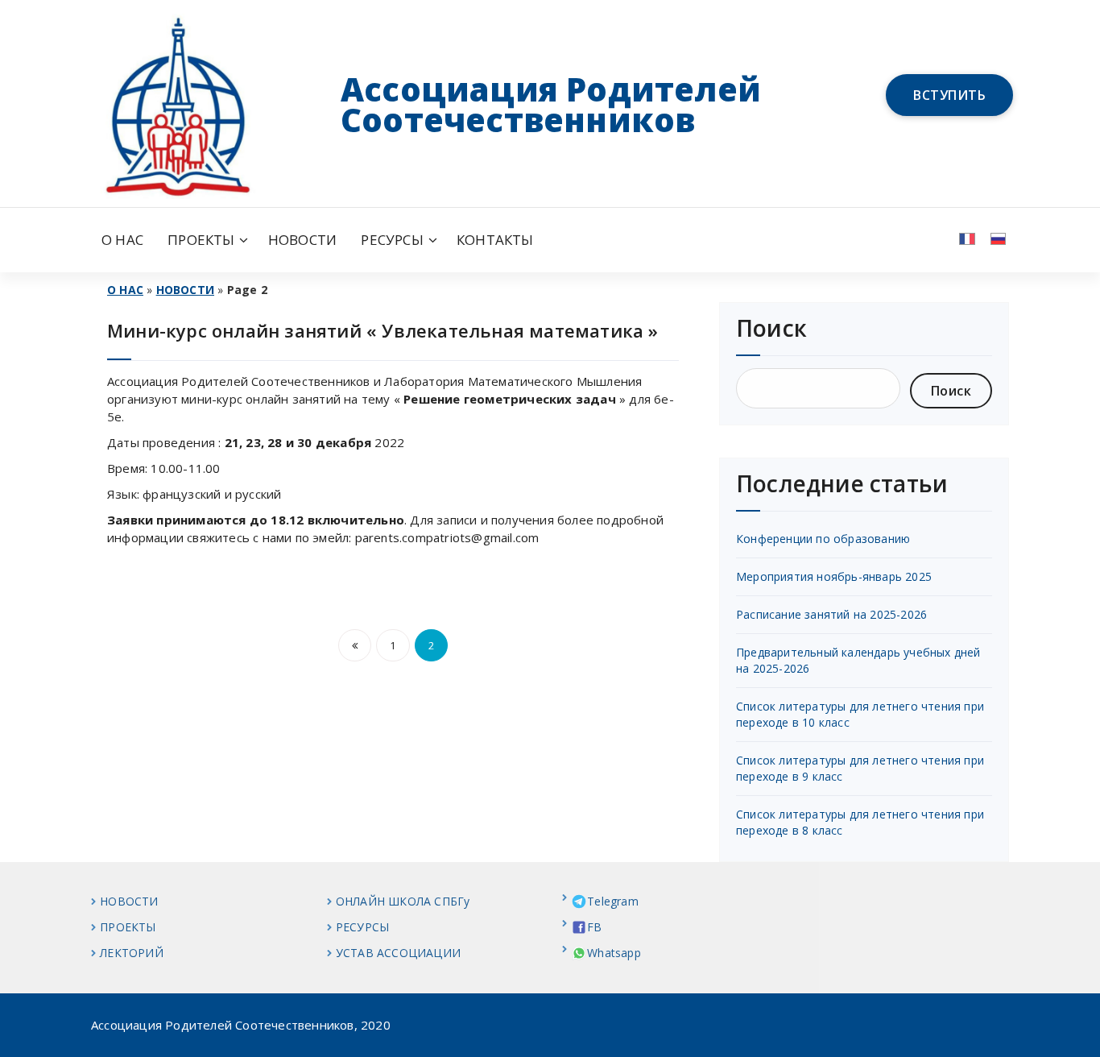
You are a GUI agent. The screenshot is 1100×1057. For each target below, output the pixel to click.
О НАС (122, 239)
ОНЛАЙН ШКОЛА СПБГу (403, 901)
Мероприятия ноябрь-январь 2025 (834, 576)
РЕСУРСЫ (392, 239)
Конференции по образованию (823, 538)
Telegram (613, 901)
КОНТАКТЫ (495, 239)
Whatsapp (614, 952)
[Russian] (994, 238)
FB (594, 927)
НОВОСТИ (302, 239)
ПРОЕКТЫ (200, 239)
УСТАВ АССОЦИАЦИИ (398, 952)
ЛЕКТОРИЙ (131, 952)
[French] (963, 238)
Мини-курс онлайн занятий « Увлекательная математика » (383, 330)
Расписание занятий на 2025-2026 (831, 614)
